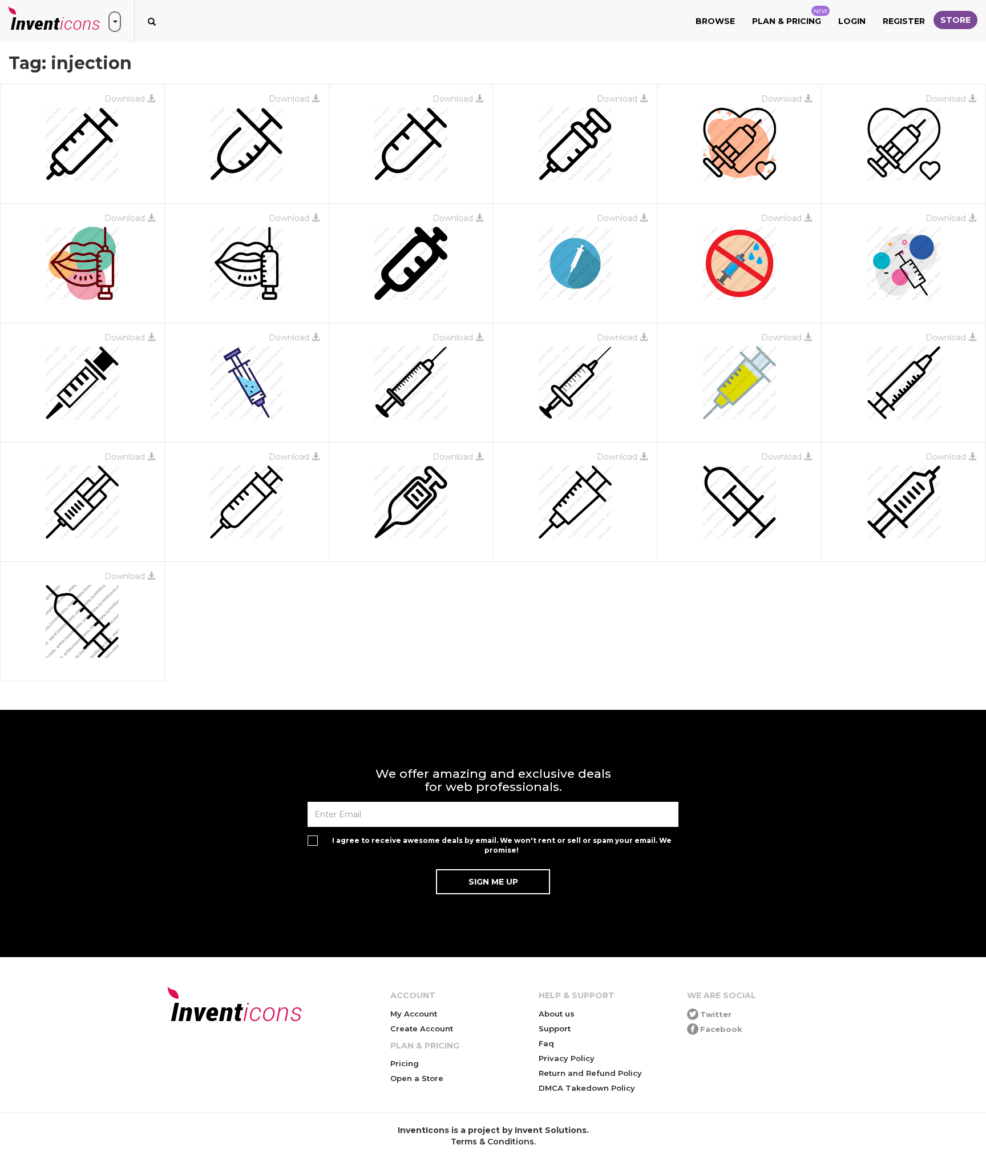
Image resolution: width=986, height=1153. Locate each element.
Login (852, 21)
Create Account (421, 1028)
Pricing (404, 1063)
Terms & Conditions (492, 1141)
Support (555, 1028)
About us (557, 1013)
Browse (715, 21)
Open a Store (416, 1078)
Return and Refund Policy (590, 1073)
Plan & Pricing (789, 17)
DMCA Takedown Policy (587, 1087)
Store (955, 20)
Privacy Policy (567, 1058)
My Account (413, 1013)
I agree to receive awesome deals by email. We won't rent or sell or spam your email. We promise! (502, 845)
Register (904, 21)
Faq (546, 1043)
